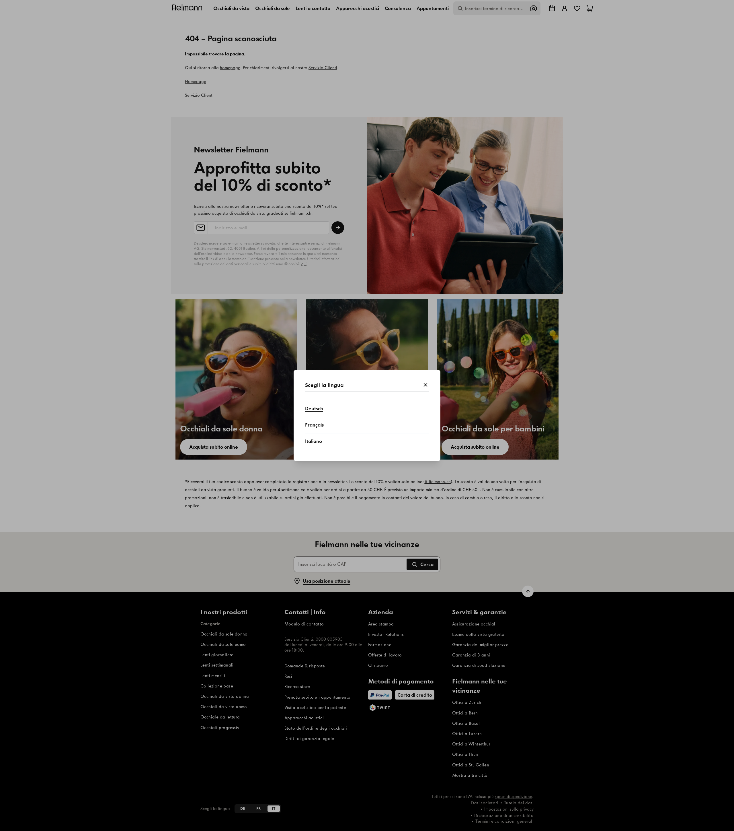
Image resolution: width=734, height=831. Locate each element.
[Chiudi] (425, 385)
